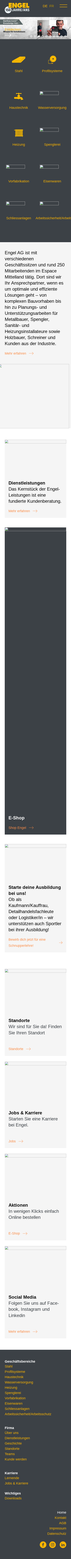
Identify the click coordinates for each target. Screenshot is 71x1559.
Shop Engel (17, 828)
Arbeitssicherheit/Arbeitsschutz (28, 1414)
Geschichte (13, 1443)
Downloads (13, 1498)
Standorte (16, 1049)
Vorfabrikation (15, 1398)
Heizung (11, 1387)
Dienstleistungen (17, 1438)
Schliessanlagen (17, 1409)
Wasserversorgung (19, 1382)
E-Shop (14, 1233)
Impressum (57, 1528)
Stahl (8, 1366)
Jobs (12, 1141)
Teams (10, 1454)
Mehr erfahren (15, 353)
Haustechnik (14, 1377)
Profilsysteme (15, 1372)
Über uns (12, 1433)
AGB (62, 1523)
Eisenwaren (14, 1403)
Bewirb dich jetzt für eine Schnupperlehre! (27, 943)
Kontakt (60, 1518)
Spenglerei (13, 1393)
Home (61, 1512)
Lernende (12, 1478)
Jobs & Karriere (16, 1483)
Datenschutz (56, 1534)
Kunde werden (16, 1459)
